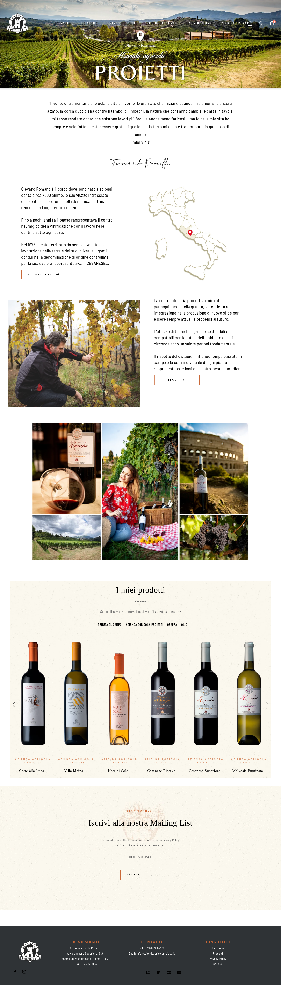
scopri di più (41, 274)
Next (267, 704)
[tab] (94, 622)
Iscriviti (136, 874)
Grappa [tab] (172, 624)
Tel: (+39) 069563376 (151, 948)
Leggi (173, 379)
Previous (13, 704)
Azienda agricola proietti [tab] (144, 624)
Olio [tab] (184, 624)
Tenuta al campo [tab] (110, 624)
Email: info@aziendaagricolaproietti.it (151, 953)
